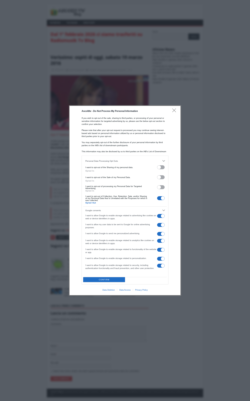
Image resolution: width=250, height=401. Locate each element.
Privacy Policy (141, 290)
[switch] (161, 167)
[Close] (175, 111)
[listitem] (125, 160)
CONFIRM (104, 280)
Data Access (125, 290)
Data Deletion (108, 290)
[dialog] (125, 200)
